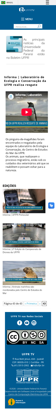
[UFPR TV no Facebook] (20, 324)
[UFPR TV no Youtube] (27, 324)
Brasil (10, 2)
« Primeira (31, 303)
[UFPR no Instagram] (34, 324)
